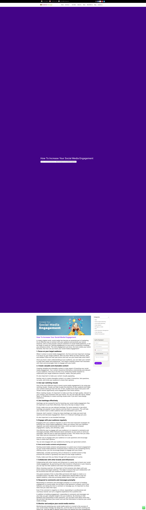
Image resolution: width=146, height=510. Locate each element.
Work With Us (90, 4)
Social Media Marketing (50, 161)
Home (62, 4)
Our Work (74, 4)
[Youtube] (102, 1)
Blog (95, 4)
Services (67, 4)
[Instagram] (96, 1)
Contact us (100, 4)
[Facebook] (98, 1)
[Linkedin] (104, 1)
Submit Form (98, 363)
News (84, 4)
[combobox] (96, 350)
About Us (79, 4)
